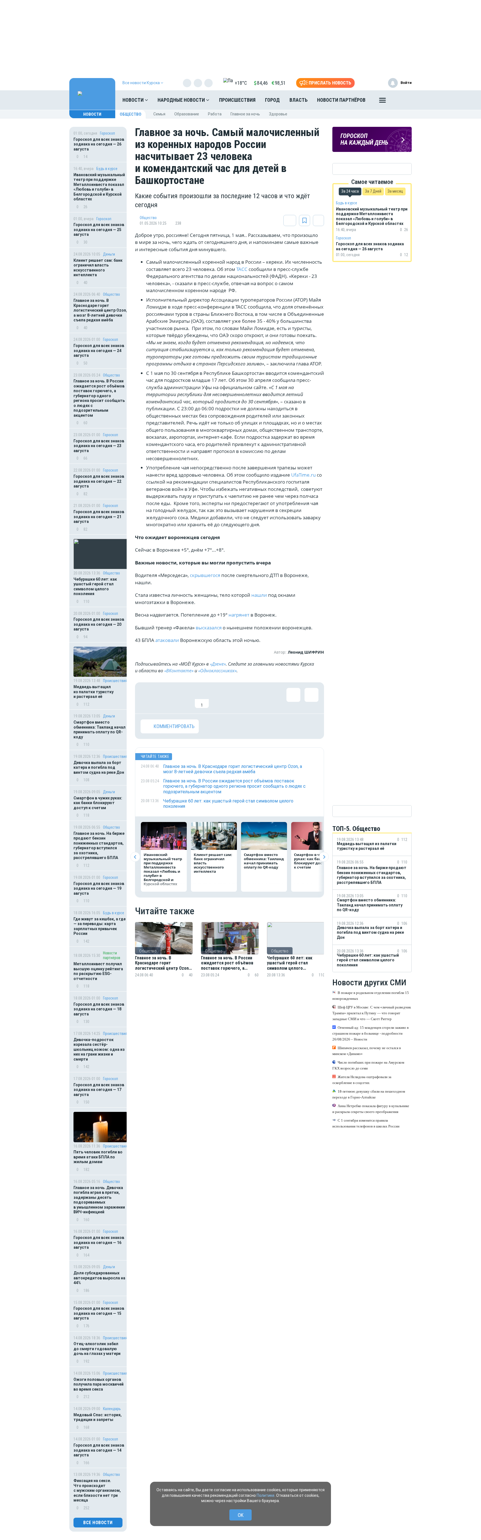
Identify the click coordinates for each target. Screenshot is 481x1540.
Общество (130, 114)
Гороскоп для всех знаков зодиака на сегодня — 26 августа (98, 144)
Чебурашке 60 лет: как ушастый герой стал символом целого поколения (95, 586)
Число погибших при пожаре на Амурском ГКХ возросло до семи (368, 1065)
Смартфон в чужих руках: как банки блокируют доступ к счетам (97, 803)
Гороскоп (107, 133)
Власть (298, 100)
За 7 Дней (373, 191)
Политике (265, 1495)
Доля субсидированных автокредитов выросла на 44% (99, 1278)
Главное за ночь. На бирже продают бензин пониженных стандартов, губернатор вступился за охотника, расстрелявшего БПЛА (98, 845)
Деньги (109, 254)
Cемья (159, 114)
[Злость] (238, 698)
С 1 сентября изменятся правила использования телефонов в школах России (365, 1123)
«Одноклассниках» (217, 671)
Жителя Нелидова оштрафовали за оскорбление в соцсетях (361, 1080)
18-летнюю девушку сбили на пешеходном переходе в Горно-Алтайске (368, 1094)
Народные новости (182, 100)
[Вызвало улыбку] (166, 698)
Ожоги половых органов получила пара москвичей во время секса (98, 1384)
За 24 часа (350, 191)
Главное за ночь (245, 114)
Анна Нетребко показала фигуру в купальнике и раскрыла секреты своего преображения (370, 1109)
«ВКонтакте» (178, 671)
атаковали (167, 640)
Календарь (112, 1408)
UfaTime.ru (303, 475)
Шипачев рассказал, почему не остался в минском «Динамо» (366, 1051)
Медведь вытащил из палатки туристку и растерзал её (93, 692)
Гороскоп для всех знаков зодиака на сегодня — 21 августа (98, 517)
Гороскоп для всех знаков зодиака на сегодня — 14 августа (98, 1450)
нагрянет (240, 615)
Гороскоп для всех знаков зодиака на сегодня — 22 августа (98, 481)
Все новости (98, 1522)
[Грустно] (220, 698)
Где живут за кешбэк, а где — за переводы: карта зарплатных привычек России (99, 926)
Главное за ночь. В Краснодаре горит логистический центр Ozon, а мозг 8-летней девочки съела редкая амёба (100, 310)
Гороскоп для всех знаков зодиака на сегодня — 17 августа (98, 1090)
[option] (164, 956)
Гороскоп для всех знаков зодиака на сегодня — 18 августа (98, 1009)
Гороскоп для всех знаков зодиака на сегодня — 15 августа (98, 1313)
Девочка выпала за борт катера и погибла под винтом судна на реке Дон (98, 767)
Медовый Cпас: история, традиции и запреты (97, 1417)
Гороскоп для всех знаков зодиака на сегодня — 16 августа (98, 1242)
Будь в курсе (106, 168)
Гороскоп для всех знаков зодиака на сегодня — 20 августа (98, 624)
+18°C (241, 83)
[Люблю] (184, 698)
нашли (259, 595)
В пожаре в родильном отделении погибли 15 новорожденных (370, 996)
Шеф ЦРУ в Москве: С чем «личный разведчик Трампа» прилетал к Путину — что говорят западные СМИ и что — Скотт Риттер (371, 1013)
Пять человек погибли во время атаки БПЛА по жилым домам (97, 1157)
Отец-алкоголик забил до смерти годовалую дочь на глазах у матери (97, 1349)
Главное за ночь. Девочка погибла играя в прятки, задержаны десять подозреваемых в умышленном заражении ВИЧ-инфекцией (99, 1199)
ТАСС (242, 269)
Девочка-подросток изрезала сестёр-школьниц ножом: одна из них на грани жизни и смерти (99, 1049)
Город (272, 100)
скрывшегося (205, 575)
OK (241, 1515)
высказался (209, 627)
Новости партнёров (341, 100)
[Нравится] (147, 698)
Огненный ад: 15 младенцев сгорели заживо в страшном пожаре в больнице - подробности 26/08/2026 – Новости (370, 1033)
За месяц (395, 191)
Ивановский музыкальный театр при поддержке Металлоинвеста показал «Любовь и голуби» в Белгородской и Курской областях (99, 187)
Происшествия (237, 100)
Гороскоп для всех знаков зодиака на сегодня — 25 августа (98, 229)
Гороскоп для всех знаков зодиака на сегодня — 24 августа (98, 350)
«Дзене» (218, 664)
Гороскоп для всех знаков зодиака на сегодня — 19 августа (98, 888)
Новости (133, 100)
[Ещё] (382, 101)
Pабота (215, 114)
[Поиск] (402, 100)
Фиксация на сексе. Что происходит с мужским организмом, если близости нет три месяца (97, 1490)
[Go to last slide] (135, 857)
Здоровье (278, 114)
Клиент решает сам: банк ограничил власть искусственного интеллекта (97, 267)
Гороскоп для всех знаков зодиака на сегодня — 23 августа (98, 446)
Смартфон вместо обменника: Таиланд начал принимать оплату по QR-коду (99, 729)
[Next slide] (324, 857)
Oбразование (186, 114)
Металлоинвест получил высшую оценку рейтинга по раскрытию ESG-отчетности (98, 971)
